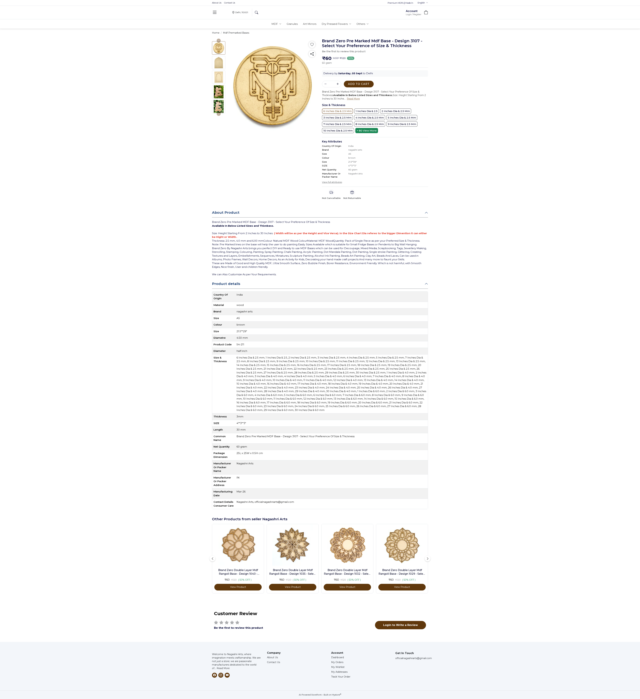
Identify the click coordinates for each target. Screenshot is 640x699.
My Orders (337, 662)
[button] (423, 3)
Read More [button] (353, 98)
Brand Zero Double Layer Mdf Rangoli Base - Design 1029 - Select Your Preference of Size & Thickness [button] (402, 572)
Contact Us (229, 2)
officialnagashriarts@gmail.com (413, 658)
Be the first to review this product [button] (344, 51)
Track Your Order (340, 676)
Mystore (336, 695)
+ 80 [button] (367, 130)
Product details (226, 284)
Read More (223, 668)
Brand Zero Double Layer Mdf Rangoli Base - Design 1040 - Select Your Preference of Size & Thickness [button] (238, 572)
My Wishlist (337, 667)
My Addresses (339, 671)
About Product (226, 212)
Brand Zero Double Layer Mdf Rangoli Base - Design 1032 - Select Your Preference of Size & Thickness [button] (347, 572)
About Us (216, 2)
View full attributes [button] (332, 182)
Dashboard (337, 657)
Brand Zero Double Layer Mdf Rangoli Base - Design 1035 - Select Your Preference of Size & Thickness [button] (292, 572)
